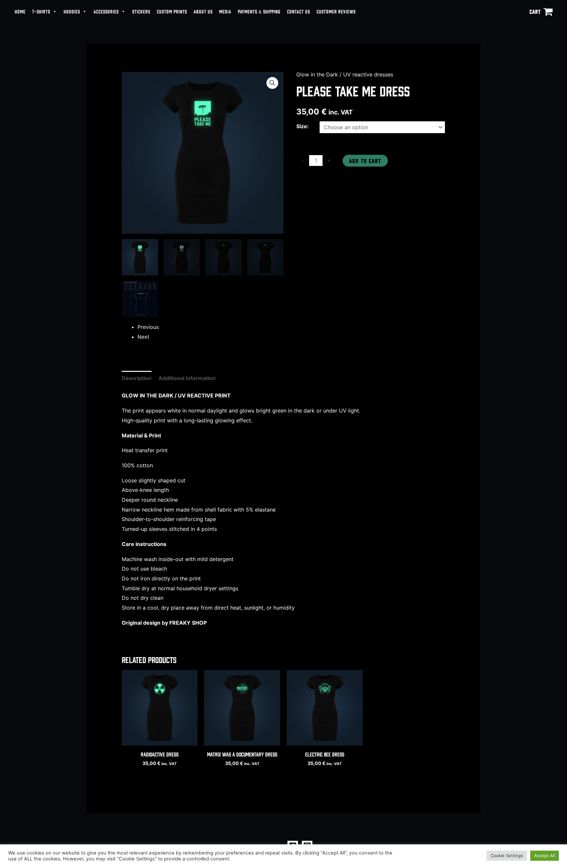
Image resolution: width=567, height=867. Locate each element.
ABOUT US (203, 11)
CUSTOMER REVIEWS (336, 11)
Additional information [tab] (187, 378)
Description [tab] (137, 378)
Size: (302, 126)
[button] (272, 83)
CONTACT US (298, 11)
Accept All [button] (544, 855)
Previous (148, 327)
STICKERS (141, 11)
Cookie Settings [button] (507, 855)
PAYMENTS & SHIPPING (259, 11)
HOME (20, 11)
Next (143, 336)
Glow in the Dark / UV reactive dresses (344, 74)
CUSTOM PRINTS (172, 11)
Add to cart (365, 160)
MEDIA (225, 11)
